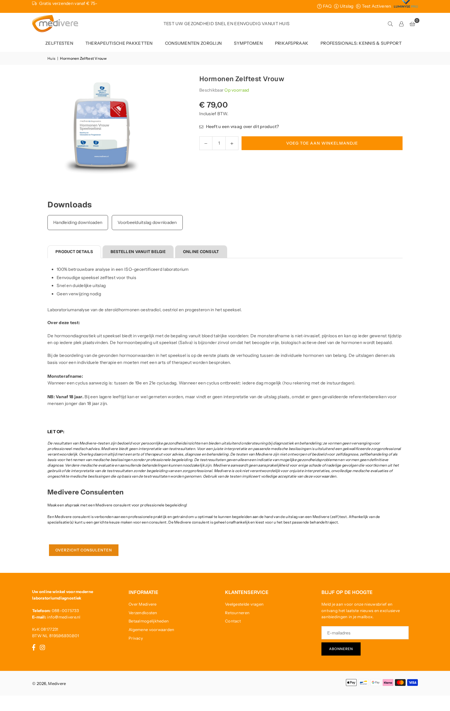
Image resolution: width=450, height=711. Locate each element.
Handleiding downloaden (77, 222)
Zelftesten (59, 43)
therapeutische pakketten (119, 43)
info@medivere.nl (63, 617)
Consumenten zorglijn (193, 43)
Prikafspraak (291, 43)
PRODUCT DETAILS (74, 251)
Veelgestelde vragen (244, 604)
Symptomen (248, 43)
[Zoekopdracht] (390, 23)
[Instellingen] (401, 23)
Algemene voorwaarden (151, 629)
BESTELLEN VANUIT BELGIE (138, 251)
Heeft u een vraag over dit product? (242, 126)
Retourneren (237, 612)
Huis (51, 58)
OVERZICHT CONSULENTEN (83, 550)
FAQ (326, 6)
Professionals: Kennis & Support (361, 43)
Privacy (136, 638)
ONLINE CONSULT (201, 251)
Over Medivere (143, 604)
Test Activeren (376, 6)
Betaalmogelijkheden (149, 620)
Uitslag (346, 6)
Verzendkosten (143, 612)
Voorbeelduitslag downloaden (147, 222)
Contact (233, 620)
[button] (412, 23)
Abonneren (341, 649)
